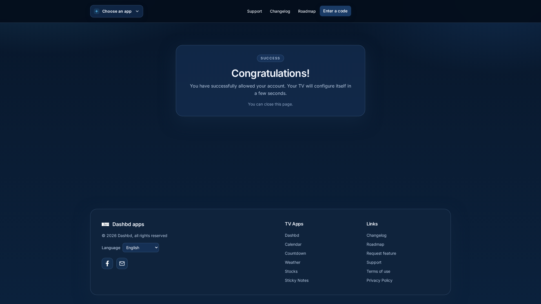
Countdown (295, 253)
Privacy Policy (380, 280)
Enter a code (335, 11)
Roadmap (307, 11)
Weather (292, 262)
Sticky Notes (297, 280)
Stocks (291, 271)
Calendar (293, 244)
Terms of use (378, 271)
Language (111, 247)
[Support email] (122, 263)
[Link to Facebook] (107, 263)
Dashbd (292, 235)
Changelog (280, 11)
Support (254, 11)
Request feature (381, 253)
